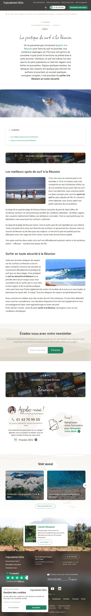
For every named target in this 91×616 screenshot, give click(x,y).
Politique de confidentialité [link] (11, 602)
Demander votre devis (13, 564)
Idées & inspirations (53, 2)
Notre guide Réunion (45, 506)
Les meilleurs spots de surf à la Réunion (24, 137)
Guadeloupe (56, 599)
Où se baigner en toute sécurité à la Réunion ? (64, 495)
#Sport (44, 29)
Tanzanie (75, 599)
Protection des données (48, 606)
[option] (25, 486)
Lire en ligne (44, 542)
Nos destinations (39, 2)
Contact (66, 608)
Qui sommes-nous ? (13, 561)
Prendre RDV (26, 440)
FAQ (60, 608)
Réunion (47, 22)
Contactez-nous (11, 568)
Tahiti (60, 181)
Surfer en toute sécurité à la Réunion (23, 140)
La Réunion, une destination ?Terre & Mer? (23, 495)
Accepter (36, 608)
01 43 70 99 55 (28, 419)
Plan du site (51, 608)
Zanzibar (66, 599)
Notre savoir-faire (68, 2)
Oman (83, 599)
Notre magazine (81, 2)
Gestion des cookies (64, 606)
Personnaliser (13, 608)
